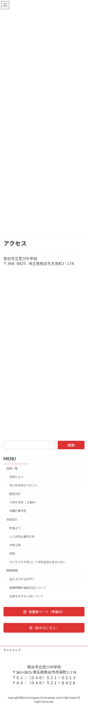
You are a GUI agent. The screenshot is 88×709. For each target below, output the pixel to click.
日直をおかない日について (26, 596)
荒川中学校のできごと (23, 485)
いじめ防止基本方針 (22, 536)
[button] (44, 611)
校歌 (12, 553)
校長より (15, 528)
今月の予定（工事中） (23, 502)
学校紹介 (12, 519)
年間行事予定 (17, 511)
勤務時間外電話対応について (27, 587)
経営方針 (15, 494)
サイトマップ (12, 650)
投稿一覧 (12, 468)
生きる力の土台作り (22, 579)
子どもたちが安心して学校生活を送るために (37, 562)
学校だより (16, 477)
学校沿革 (15, 545)
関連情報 (12, 570)
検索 (71, 445)
